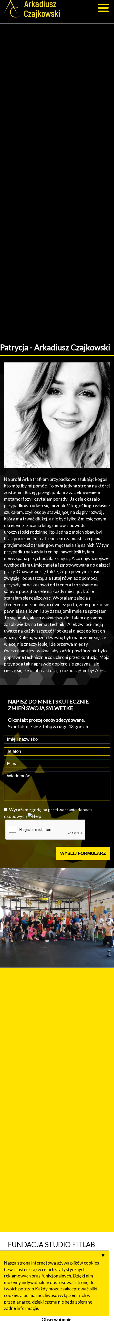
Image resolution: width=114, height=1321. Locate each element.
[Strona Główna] (33, 10)
